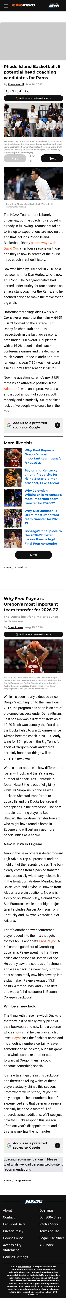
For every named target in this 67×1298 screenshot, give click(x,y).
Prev (15, 158)
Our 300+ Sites (50, 1217)
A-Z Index (46, 1245)
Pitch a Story (48, 1224)
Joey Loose (15, 627)
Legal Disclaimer (51, 1238)
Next (52, 158)
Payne (17, 1038)
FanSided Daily (14, 1224)
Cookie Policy (13, 1238)
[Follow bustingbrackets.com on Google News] (57, 425)
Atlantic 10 (12, 389)
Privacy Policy (13, 1231)
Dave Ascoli (16, 84)
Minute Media (24, 1266)
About (7, 1210)
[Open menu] (6, 5)
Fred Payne (47, 941)
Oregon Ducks (23, 1180)
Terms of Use (49, 1231)
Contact (9, 1217)
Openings (46, 1210)
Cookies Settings (15, 1257)
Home (7, 567)
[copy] (26, 91)
